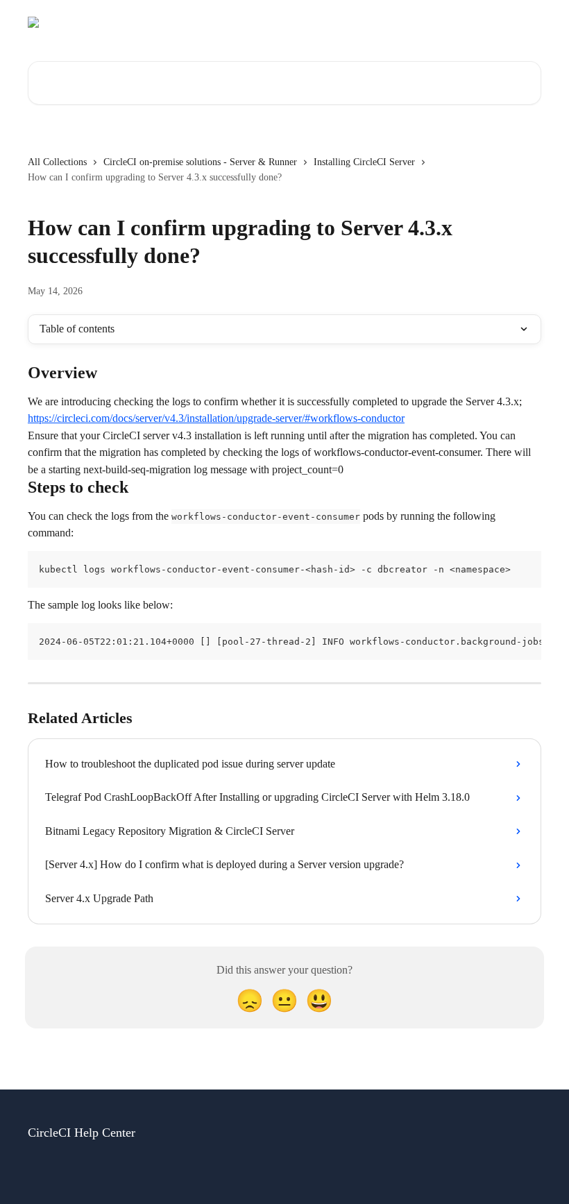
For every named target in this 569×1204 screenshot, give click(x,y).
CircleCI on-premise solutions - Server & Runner (200, 162)
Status (374, 22)
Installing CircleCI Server (364, 162)
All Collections (57, 162)
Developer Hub (435, 22)
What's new (508, 22)
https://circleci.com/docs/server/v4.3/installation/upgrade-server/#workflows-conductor (216, 418)
